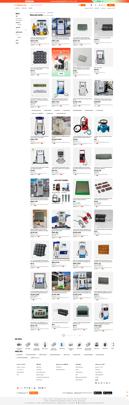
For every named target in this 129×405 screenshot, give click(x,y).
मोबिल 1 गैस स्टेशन (67, 354)
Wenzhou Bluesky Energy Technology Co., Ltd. (61, 104)
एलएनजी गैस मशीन (20, 354)
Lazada (64, 398)
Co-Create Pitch (20, 369)
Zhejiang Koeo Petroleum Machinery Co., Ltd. (82, 143)
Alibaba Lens (22, 392)
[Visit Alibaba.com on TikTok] (109, 383)
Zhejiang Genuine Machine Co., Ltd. (38, 142)
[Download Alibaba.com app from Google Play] (107, 393)
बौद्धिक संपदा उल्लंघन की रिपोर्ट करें (81, 377)
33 (79, 335)
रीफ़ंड (77, 374)
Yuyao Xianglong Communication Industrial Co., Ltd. (40, 73)
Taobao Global (70, 398)
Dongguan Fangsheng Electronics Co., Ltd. (82, 43)
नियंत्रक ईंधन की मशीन (77, 354)
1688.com (51, 398)
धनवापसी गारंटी (38, 369)
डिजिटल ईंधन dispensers (35, 357)
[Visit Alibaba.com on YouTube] (107, 383)
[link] (127, 392)
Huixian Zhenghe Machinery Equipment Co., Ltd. (61, 43)
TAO (75, 398)
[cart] (96, 5)
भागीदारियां (97, 377)
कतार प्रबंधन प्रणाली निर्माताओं (31, 354)
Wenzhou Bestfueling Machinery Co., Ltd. (81, 173)
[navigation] (21, 174)
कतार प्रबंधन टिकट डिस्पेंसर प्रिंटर (22, 357)
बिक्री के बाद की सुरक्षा (40, 374)
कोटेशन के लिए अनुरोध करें (60, 369)
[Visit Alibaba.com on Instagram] (104, 383)
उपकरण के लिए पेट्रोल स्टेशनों (61, 113)
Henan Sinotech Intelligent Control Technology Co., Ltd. (103, 104)
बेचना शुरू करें (97, 369)
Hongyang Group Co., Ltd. (99, 72)
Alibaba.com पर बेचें (99, 367)
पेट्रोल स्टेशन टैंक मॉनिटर (100, 354)
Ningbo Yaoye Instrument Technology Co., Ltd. (103, 42)
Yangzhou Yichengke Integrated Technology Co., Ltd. (61, 142)
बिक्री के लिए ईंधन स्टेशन (89, 110)
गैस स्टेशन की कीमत (100, 110)
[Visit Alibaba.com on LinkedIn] (99, 383)
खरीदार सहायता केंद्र (79, 367)
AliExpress (45, 398)
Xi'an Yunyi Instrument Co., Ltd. (58, 173)
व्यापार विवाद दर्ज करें (79, 372)
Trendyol (79, 398)
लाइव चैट (77, 369)
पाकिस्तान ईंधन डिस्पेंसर (42, 354)
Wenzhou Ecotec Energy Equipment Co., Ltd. (61, 236)
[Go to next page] (82, 335)
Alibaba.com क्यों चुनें (21, 367)
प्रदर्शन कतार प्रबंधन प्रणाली (36, 110)
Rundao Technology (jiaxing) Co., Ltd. (80, 235)
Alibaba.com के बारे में (21, 364)
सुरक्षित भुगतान (38, 367)
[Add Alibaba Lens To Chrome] (33, 393)
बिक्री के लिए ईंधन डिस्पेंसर (78, 110)
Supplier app (70, 392)
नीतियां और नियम (39, 379)
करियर (18, 374)
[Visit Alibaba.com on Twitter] (101, 383)
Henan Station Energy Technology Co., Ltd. (39, 204)
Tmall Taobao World (58, 398)
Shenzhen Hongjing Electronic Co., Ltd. (39, 105)
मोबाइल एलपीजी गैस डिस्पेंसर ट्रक (55, 354)
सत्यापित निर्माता (58, 367)
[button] (79, 5)
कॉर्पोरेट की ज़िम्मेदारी (20, 372)
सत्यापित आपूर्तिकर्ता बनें (99, 374)
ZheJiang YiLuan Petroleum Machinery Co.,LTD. (82, 205)
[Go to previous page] (61, 335)
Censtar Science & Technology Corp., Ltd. (81, 104)
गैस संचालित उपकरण (50, 113)
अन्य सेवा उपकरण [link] (50, 12)
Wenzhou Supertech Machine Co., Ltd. (38, 173)
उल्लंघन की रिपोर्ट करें (79, 379)
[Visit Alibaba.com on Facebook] (96, 383)
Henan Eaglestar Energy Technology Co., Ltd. (40, 43)
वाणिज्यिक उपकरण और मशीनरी (40, 12)
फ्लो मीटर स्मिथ (57, 110)
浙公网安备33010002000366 (86, 403)
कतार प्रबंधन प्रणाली (66, 110)
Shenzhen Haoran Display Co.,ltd (101, 174)
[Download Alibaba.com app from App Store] (98, 393)
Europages (84, 398)
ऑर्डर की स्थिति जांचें (98, 372)
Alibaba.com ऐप (77, 392)
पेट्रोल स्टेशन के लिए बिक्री (88, 354)
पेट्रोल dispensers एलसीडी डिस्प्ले (37, 113)
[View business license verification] (76, 403)
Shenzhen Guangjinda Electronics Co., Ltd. (82, 74)
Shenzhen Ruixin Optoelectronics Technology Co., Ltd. (40, 235)
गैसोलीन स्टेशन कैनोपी (48, 110)
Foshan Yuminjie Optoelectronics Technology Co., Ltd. (103, 205)
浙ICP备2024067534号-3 (99, 403)
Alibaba (31, 12)
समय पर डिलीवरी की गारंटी (40, 372)
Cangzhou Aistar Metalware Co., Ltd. (101, 142)
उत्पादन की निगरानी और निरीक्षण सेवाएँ (42, 377)
